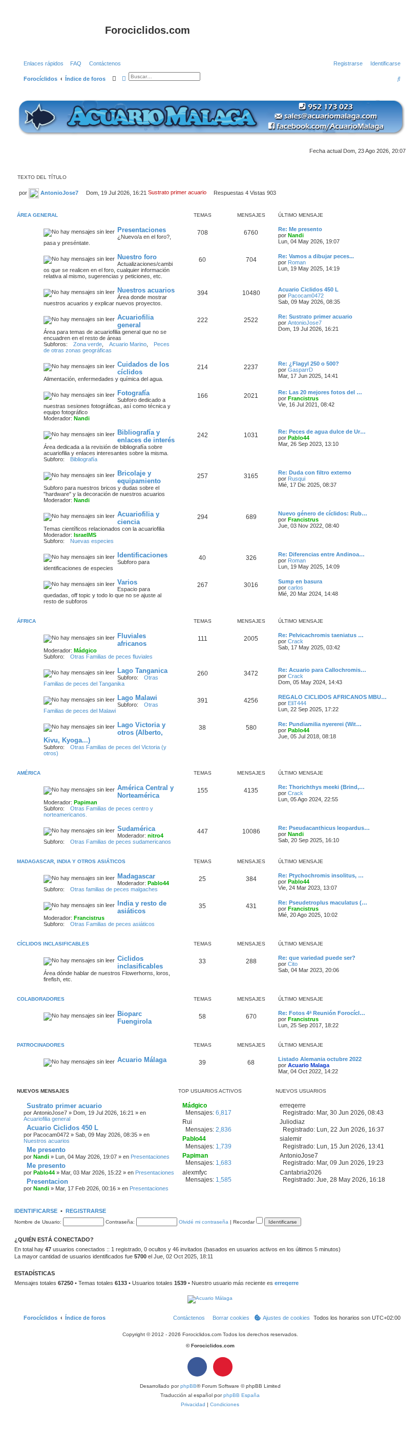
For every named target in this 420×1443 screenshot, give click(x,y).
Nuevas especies (92, 541)
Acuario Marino (127, 344)
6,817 (224, 1112)
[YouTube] (223, 1367)
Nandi (296, 235)
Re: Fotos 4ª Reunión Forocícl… (321, 1013)
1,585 (224, 1179)
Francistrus (303, 398)
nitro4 (155, 835)
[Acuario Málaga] (210, 116)
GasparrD (300, 370)
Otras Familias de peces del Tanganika (101, 680)
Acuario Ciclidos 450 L (308, 289)
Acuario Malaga (308, 1065)
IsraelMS (85, 535)
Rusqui (296, 479)
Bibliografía (83, 459)
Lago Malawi (137, 698)
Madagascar (136, 876)
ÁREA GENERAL (37, 215)
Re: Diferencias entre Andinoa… (321, 554)
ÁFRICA (26, 621)
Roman (297, 262)
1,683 (224, 1162)
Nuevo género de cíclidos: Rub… (322, 513)
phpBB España (241, 1395)
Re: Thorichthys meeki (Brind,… (321, 787)
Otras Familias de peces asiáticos (112, 924)
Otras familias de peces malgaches (114, 889)
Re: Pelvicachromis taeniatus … (321, 635)
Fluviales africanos (131, 639)
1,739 (224, 1146)
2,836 (224, 1129)
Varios (127, 582)
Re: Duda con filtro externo (314, 472)
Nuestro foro (137, 257)
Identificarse (35, 1211)
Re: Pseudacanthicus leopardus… (324, 828)
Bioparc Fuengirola (134, 1017)
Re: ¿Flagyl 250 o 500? (308, 363)
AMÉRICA (28, 773)
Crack (295, 641)
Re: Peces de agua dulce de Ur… (322, 432)
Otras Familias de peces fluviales (111, 656)
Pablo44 (298, 438)
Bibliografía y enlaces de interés (146, 436)
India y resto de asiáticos (141, 907)
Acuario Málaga (141, 1060)
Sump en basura (300, 581)
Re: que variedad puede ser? (316, 958)
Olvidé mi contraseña (203, 1222)
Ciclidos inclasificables (140, 962)
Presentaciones (141, 230)
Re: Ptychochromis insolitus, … (321, 875)
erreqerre (287, 1283)
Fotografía (133, 393)
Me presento (45, 1150)
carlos (295, 587)
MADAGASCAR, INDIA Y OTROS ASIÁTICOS (71, 861)
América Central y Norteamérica (145, 791)
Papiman (85, 802)
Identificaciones (142, 555)
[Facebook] (197, 1367)
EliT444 (297, 703)
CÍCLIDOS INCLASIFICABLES (53, 943)
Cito (293, 964)
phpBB (188, 1386)
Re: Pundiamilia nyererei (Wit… (320, 724)
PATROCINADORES (41, 1045)
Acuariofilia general (135, 321)
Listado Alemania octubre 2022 (320, 1059)
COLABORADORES (41, 999)
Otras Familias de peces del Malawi (101, 708)
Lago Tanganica (142, 670)
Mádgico (85, 650)
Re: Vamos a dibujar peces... (316, 256)
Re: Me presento (300, 229)
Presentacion (46, 1181)
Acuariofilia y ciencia (138, 518)
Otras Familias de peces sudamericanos (120, 842)
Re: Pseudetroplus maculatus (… (322, 902)
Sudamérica (136, 828)
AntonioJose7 (58, 192)
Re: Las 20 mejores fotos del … (320, 392)
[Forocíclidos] (61, 33)
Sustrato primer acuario (63, 1106)
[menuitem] (73, 63)
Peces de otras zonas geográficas (107, 347)
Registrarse (86, 1211)
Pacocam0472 (306, 295)
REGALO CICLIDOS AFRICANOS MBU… (332, 697)
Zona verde (87, 344)
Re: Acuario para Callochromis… (322, 670)
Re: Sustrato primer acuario (315, 316)
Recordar (244, 1222)
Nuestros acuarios (146, 290)
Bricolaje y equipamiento (139, 477)
